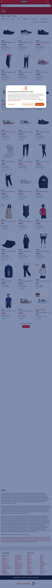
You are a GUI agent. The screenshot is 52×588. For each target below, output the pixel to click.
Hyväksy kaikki (39, 104)
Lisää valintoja (11, 104)
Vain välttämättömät (27, 104)
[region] (26, 96)
